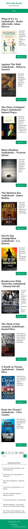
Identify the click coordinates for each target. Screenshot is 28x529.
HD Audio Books (12, 521)
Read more (20, 57)
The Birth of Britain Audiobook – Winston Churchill (12, 494)
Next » (21, 453)
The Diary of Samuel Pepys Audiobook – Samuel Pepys (12, 110)
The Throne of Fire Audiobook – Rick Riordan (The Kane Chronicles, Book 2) (14, 511)
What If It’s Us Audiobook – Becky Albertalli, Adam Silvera (12, 22)
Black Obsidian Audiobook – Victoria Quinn (13, 152)
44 (16, 453)
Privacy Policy (14, 524)
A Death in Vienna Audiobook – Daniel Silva (12, 369)
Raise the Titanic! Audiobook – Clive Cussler (11, 412)
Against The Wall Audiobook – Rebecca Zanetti (13, 67)
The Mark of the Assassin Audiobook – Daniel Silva (13, 326)
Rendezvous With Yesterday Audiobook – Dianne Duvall (13, 284)
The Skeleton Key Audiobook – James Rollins (12, 195)
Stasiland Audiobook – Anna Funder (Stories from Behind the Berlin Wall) (13, 505)
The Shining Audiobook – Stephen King (14, 500)
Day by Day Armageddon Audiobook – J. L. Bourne (10, 239)
